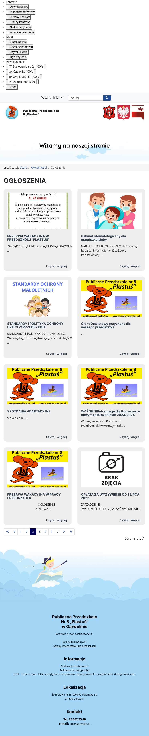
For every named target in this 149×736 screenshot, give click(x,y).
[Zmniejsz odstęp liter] (7, 81)
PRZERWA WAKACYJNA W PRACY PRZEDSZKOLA (34, 496)
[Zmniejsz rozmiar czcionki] (7, 71)
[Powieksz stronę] (45, 66)
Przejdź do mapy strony (3, 95)
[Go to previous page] (14, 531)
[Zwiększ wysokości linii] (41, 76)
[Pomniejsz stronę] (7, 66)
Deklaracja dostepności (75, 666)
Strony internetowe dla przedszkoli (74, 646)
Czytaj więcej (56, 266)
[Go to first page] (7, 531)
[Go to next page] (64, 531)
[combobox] (85, 98)
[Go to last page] (71, 531)
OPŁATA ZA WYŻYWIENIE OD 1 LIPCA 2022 (110, 496)
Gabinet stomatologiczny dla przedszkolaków (103, 237)
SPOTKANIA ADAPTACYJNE (29, 411)
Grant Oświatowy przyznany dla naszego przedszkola (106, 325)
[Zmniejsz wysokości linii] (7, 76)
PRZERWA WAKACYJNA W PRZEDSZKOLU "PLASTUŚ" (28, 237)
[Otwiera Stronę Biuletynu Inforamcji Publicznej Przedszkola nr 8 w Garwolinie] (137, 112)
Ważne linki (50, 97)
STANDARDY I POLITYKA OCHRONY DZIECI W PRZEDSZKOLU (35, 325)
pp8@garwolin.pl (80, 723)
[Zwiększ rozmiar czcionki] (35, 71)
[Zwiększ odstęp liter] (37, 81)
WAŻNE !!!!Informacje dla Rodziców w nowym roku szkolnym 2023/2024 (110, 413)
